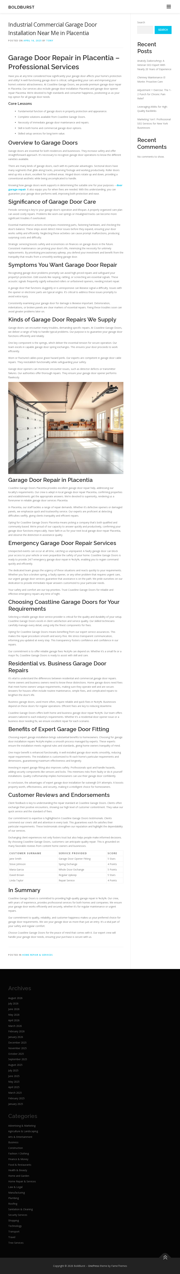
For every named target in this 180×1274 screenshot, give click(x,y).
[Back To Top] (165, 1257)
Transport (14, 1231)
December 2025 (17, 1042)
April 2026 (14, 1020)
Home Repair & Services (37, 954)
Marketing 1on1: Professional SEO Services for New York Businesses (154, 123)
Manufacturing (16, 1192)
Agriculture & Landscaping (23, 1131)
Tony (49, 40)
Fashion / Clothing (18, 1153)
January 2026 (15, 1037)
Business (13, 1142)
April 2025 (14, 1087)
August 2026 (15, 998)
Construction (15, 1148)
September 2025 (17, 1059)
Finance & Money (18, 1159)
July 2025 (13, 1070)
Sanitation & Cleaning (20, 1209)
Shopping (13, 1220)
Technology (15, 1226)
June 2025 (14, 1076)
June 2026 (14, 1009)
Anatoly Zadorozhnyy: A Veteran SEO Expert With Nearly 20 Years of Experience (154, 65)
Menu (169, 6)
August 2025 (15, 1064)
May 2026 (14, 1014)
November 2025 (17, 1048)
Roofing (12, 1203)
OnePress (93, 1266)
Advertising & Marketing (22, 1125)
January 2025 (15, 1104)
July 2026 (13, 1003)
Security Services (17, 1215)
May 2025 (14, 1081)
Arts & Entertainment (20, 1137)
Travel (11, 1237)
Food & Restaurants (19, 1164)
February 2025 (16, 1098)
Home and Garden (18, 1175)
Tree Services (16, 1242)
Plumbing (13, 1198)
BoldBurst (21, 7)
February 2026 (16, 1031)
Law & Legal (15, 1187)
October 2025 (16, 1053)
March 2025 (15, 1092)
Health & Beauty (17, 1170)
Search (141, 22)
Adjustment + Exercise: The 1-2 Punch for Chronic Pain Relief (154, 94)
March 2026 (15, 1026)
